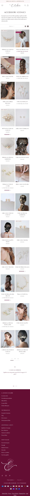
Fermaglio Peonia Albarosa (7, 158)
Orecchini (3, 450)
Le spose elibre (4, 403)
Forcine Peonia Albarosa (22, 214)
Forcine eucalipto (22, 323)
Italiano (19, 480)
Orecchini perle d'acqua (8, 102)
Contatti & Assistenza (5, 413)
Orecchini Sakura (22, 240)
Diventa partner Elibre (5, 420)
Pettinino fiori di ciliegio (7, 129)
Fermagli (3, 445)
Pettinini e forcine (4, 447)
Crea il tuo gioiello (5, 455)
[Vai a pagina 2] (18, 358)
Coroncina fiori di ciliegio (8, 350)
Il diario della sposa (5, 405)
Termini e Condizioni (5, 432)
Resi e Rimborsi (4, 430)
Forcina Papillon (22, 101)
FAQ (2, 415)
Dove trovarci (4, 418)
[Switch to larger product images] (25, 26)
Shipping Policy (22, 493)
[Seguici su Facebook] (2, 475)
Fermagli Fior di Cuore (8, 185)
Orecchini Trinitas (8, 267)
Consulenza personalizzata (6, 398)
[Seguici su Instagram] (6, 475)
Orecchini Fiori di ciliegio (7, 214)
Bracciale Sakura (7, 76)
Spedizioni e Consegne (5, 428)
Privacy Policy (4, 435)
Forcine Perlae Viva (22, 49)
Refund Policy (5, 493)
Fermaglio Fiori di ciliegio (7, 50)
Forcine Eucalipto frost (7, 241)
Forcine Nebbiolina (22, 76)
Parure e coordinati (5, 452)
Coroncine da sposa (5, 442)
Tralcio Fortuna (22, 294)
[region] (15, 374)
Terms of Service (15, 493)
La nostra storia (4, 395)
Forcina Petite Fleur (22, 157)
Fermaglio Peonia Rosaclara (22, 350)
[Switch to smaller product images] (28, 26)
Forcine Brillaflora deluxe (7, 295)
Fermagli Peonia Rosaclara (8, 323)
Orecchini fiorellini (22, 128)
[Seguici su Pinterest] (9, 475)
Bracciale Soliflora (22, 184)
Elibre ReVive (4, 400)
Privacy (9, 493)
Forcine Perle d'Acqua (22, 267)
